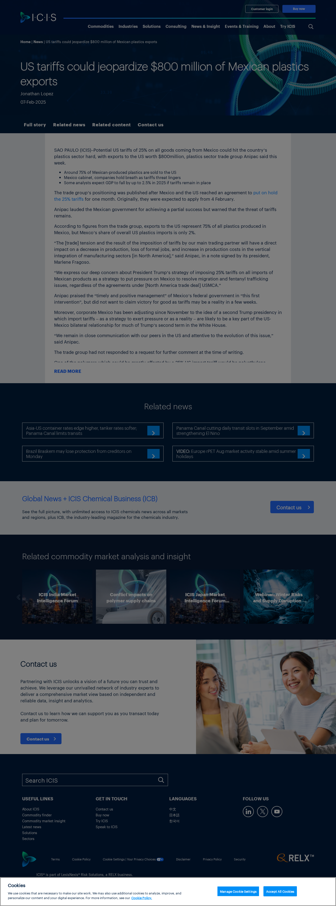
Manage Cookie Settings (238, 891)
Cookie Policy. (141, 898)
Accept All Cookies (280, 891)
